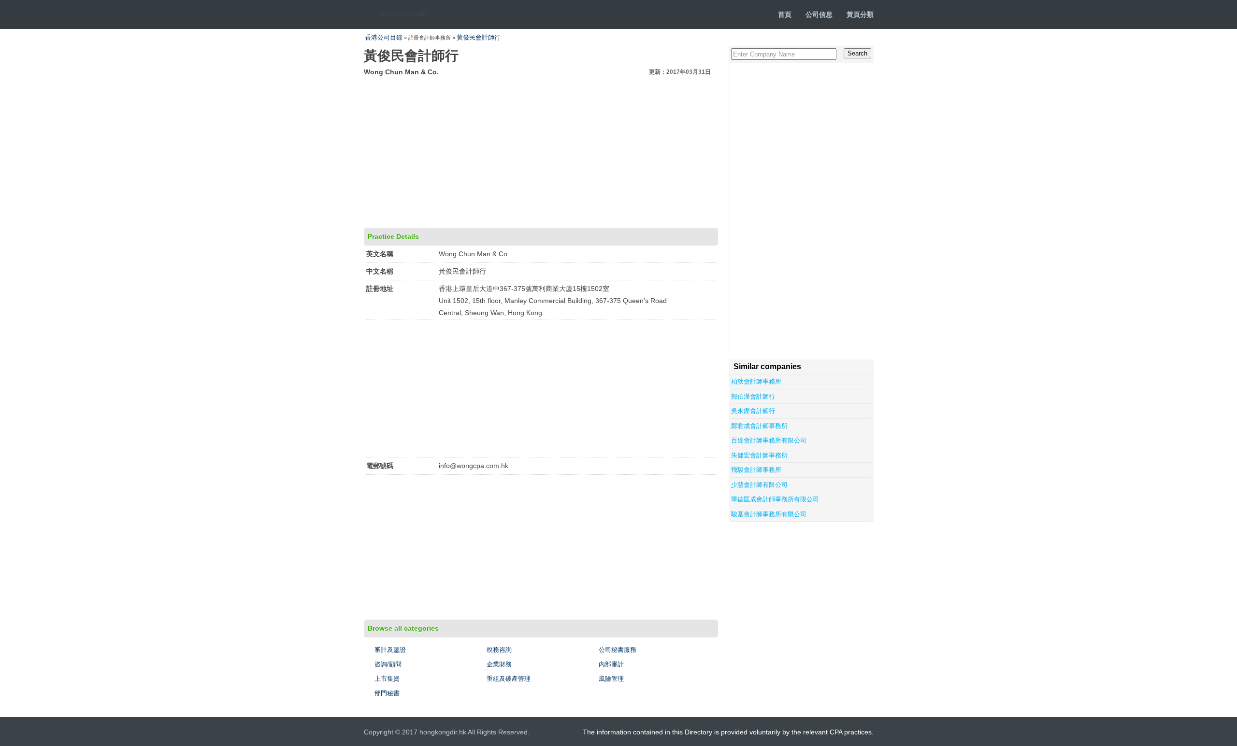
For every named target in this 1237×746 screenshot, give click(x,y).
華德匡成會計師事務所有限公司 (775, 499)
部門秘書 (387, 693)
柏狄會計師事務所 (756, 381)
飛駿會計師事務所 (756, 469)
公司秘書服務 (617, 649)
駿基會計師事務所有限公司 (768, 514)
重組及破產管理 (509, 678)
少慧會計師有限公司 (759, 484)
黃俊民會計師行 (479, 37)
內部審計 (611, 664)
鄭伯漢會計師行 (753, 396)
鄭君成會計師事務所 (759, 425)
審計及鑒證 (390, 649)
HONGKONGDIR (403, 14)
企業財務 (499, 664)
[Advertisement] (541, 150)
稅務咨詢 (499, 649)
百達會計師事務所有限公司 (768, 440)
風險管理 (611, 678)
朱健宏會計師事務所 (759, 455)
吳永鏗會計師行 (753, 410)
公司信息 (819, 14)
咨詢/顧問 (388, 664)
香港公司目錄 (384, 37)
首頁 (784, 14)
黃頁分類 (860, 14)
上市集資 (387, 678)
